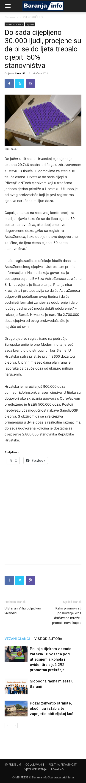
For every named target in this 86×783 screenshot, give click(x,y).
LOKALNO (57, 769)
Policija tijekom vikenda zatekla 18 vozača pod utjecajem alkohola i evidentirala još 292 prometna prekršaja (50, 659)
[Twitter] (19, 83)
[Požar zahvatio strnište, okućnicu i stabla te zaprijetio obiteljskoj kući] (16, 708)
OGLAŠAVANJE (34, 764)
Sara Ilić (20, 73)
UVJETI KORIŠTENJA (34, 769)
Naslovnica (12, 17)
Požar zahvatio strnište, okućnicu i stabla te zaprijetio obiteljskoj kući (52, 708)
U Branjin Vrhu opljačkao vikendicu (23, 610)
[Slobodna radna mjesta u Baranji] (16, 686)
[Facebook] (9, 83)
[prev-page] (7, 725)
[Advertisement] (43, 513)
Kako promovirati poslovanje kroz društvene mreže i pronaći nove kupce (66, 615)
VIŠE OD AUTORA (48, 639)
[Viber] (30, 83)
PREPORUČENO (33, 17)
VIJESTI (30, 24)
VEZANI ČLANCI (17, 639)
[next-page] (15, 725)
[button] (7, 6)
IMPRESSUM (13, 764)
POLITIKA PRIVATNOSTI (62, 764)
